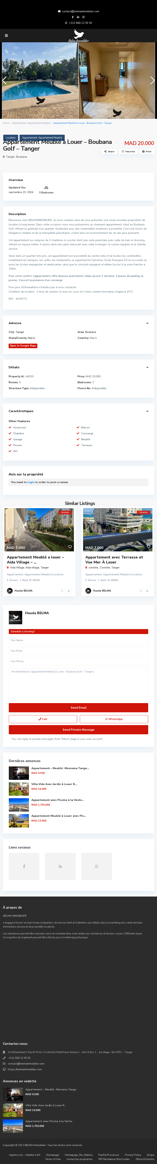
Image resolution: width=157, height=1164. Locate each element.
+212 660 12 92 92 (80, 23)
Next (151, 82)
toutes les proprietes (79, 1159)
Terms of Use (53, 1159)
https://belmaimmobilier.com (25, 1069)
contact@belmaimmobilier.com (80, 11)
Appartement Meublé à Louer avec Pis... (58, 816)
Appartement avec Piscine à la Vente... (57, 800)
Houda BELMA (37, 613)
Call (44, 719)
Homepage (52, 1155)
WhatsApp (115, 719)
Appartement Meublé (39, 123)
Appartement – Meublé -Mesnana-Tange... (60, 768)
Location (11, 137)
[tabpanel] (40, 80)
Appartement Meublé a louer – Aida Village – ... (35, 560)
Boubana (21, 157)
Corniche (105, 567)
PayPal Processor (108, 1155)
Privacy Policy (133, 1155)
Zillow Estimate (145, 1159)
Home (6, 123)
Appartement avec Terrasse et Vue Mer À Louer (114, 560)
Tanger (10, 157)
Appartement (19, 123)
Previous (3, 82)
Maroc (31, 338)
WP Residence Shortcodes (114, 1159)
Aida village (32, 567)
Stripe (150, 1155)
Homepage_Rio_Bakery (79, 1155)
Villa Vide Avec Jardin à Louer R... (54, 784)
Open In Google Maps (23, 345)
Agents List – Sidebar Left (24, 1155)
